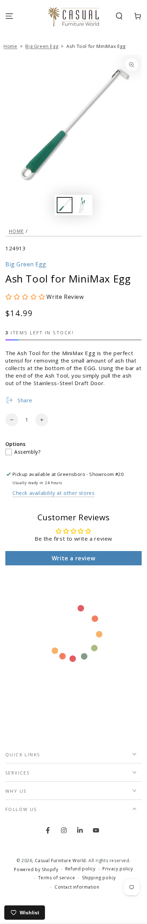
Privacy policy (117, 869)
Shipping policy (99, 878)
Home (10, 46)
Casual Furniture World (60, 860)
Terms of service (56, 878)
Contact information (77, 887)
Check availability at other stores (53, 493)
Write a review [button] (73, 558)
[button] (119, 16)
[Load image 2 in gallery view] (82, 205)
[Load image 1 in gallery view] (64, 205)
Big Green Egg (41, 46)
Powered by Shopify (36, 870)
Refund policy (80, 869)
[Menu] (9, 16)
